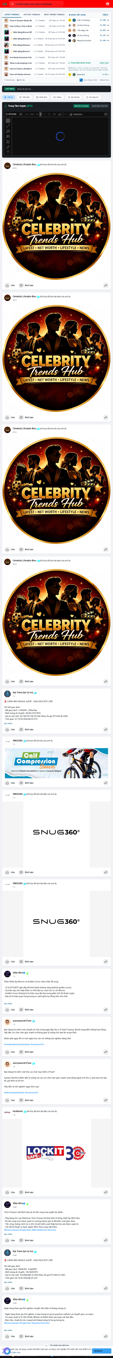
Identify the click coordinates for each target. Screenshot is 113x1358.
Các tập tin (93, 97)
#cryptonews (25, 1230)
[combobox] (36, 4)
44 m (15, 168)
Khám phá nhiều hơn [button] (11, 1352)
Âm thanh (75, 97)
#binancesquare (11, 1230)
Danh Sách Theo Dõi (99, 106)
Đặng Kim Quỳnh (84, 41)
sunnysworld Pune (22, 1021)
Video (59, 97)
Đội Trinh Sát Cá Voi (23, 692)
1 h (14, 696)
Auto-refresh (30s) (90, 80)
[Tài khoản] (107, 3)
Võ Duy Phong (83, 35)
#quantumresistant (40, 1323)
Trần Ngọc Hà (82, 30)
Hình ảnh (43, 97)
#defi (34, 1230)
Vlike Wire (18, 973)
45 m (15, 432)
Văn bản (26, 97)
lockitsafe (18, 1111)
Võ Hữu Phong (83, 25)
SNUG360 (17, 740)
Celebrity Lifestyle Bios (24, 164)
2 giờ (15, 1207)
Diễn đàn (21, 80)
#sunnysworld (37, 1044)
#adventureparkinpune (14, 1092)
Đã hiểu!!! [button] (98, 1351)
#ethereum (42, 1230)
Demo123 (81, 75)
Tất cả (10, 97)
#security (51, 1230)
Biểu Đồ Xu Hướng (81, 106)
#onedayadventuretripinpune (17, 1044)
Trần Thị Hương (83, 20)
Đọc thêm (8, 723)
